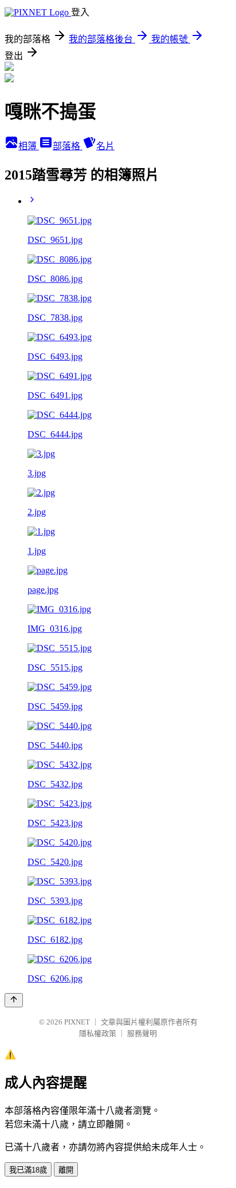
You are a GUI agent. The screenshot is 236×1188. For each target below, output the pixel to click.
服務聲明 (142, 1033)
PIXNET (77, 1022)
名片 (105, 146)
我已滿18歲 (28, 1170)
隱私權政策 (97, 1033)
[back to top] (14, 1000)
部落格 (67, 146)
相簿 (28, 146)
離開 (65, 1170)
